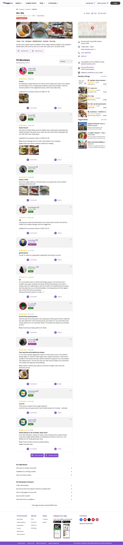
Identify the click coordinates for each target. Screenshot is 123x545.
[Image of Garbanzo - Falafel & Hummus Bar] (82, 113)
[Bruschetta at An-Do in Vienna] (34, 190)
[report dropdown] (71, 68)
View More (104, 76)
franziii (30, 115)
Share (88, 13)
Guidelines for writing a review (26, 472)
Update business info (88, 64)
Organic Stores (31, 3)
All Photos (66, 37)
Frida (92, 96)
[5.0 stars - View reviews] (91, 113)
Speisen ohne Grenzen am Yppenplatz (103, 80)
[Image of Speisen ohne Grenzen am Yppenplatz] (82, 82)
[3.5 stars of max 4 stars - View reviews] (20, 15)
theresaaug (32, 391)
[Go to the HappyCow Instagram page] (97, 519)
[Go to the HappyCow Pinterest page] (93, 519)
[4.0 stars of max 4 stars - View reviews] (91, 82)
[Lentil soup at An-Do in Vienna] (44, 190)
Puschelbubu (32, 207)
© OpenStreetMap (94, 36)
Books (44, 522)
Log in (115, 3)
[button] (92, 28)
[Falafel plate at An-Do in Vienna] (34, 150)
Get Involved (21, 534)
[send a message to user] (35, 69)
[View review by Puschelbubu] (23, 210)
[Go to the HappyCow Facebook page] (81, 519)
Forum (19, 528)
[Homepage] (8, 3)
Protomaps (86, 36)
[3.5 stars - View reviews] (91, 90)
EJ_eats (31, 304)
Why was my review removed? (26, 468)
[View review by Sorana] (23, 342)
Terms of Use (30, 543)
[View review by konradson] (23, 242)
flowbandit (32, 167)
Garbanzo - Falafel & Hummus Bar (101, 112)
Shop (41, 3)
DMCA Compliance (41, 543)
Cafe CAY (93, 88)
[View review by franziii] (23, 117)
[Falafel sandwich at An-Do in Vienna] (24, 150)
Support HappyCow (53, 543)
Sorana (30, 340)
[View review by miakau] (23, 71)
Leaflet (81, 36)
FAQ (32, 519)
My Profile (20, 519)
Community (52, 3)
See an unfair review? (23, 496)
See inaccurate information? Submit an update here (33, 489)
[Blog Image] (82, 126)
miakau (30, 69)
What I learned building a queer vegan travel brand (105, 142)
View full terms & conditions (25, 499)
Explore (18, 3)
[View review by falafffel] (23, 422)
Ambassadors (21, 522)
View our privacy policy (23, 475)
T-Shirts (45, 519)
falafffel (27, 63)
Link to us (34, 525)
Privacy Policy (21, 543)
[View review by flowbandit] (23, 169)
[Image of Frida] (82, 97)
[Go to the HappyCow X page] (89, 519)
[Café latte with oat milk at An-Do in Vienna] (24, 190)
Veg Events (20, 525)
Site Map (33, 528)
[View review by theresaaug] (23, 393)
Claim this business (22, 485)
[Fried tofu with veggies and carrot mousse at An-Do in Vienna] (24, 374)
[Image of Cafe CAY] (82, 90)
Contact (33, 522)
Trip (95, 13)
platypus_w (32, 267)
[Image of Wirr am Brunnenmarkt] (82, 105)
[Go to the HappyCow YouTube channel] (85, 519)
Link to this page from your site (26, 492)
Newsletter (20, 531)
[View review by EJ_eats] (23, 306)
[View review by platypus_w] (23, 269)
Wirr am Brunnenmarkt (98, 104)
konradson (31, 240)
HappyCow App (60, 516)
